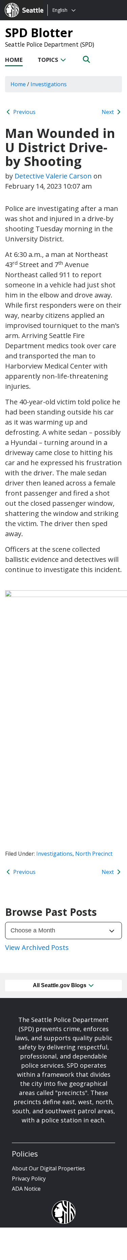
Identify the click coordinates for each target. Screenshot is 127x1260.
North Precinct (93, 853)
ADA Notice (26, 1188)
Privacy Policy (29, 1178)
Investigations (54, 853)
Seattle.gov (19, 3)
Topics (49, 60)
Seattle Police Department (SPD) (49, 44)
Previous (24, 112)
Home (14, 60)
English (59, 10)
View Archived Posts (37, 947)
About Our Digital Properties (48, 1168)
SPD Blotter (39, 32)
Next (108, 112)
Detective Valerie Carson (53, 176)
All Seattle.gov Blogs (60, 985)
